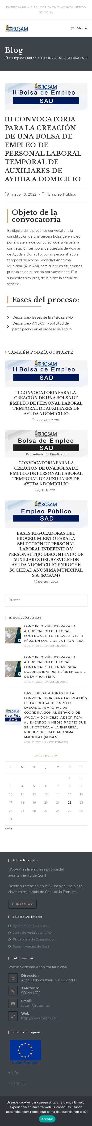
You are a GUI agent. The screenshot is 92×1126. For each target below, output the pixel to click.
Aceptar (47, 1119)
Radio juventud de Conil (31, 946)
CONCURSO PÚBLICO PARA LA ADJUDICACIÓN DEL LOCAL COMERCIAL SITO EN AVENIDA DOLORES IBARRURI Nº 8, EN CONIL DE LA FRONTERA (54, 666)
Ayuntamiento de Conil (30, 926)
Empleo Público (62, 194)
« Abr (8, 828)
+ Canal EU (17, 1083)
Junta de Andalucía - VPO (32, 932)
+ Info (13, 1073)
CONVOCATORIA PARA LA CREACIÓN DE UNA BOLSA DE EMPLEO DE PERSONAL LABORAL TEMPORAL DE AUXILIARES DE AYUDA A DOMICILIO (46, 473)
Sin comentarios (56, 645)
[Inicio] (6, 58)
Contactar (22, 904)
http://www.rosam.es (38, 1018)
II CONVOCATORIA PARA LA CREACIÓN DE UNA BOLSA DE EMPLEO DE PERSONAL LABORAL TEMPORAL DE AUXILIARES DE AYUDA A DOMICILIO (46, 403)
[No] (86, 1111)
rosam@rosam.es (35, 1005)
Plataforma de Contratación (34, 939)
